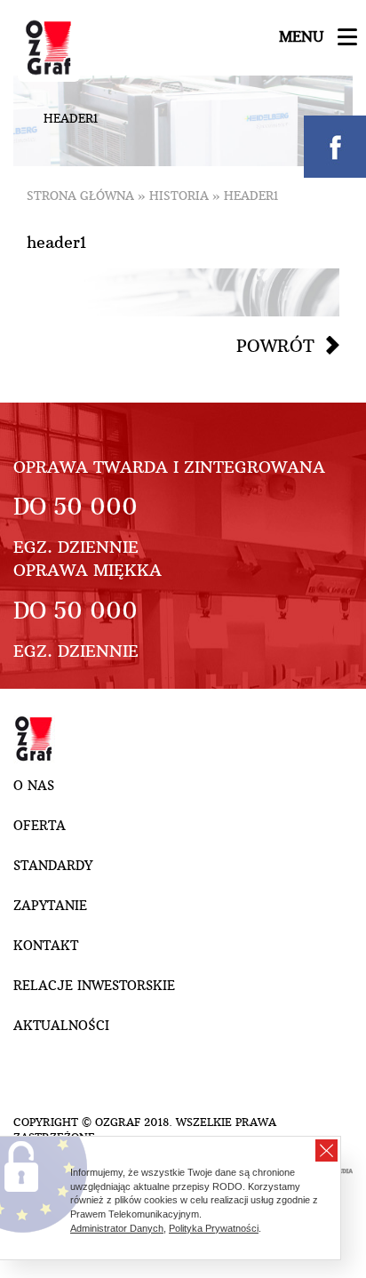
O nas (33, 786)
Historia (179, 196)
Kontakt (45, 946)
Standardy (52, 866)
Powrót (275, 345)
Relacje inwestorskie (94, 986)
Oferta (39, 826)
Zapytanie (50, 906)
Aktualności (61, 1026)
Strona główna (80, 196)
